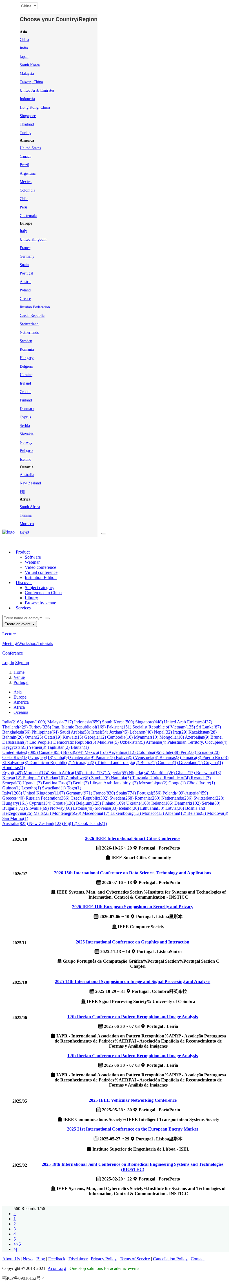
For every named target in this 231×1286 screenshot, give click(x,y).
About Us (11, 1258)
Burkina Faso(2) (58, 782)
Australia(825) (15, 823)
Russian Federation (35, 307)
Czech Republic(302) (90, 798)
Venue (19, 677)
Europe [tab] (20, 697)
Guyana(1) (213, 762)
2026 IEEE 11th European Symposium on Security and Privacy (132, 906)
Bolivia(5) (125, 757)
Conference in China (43, 592)
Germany (27, 256)
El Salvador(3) (15, 762)
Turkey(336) (40, 727)
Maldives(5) (108, 742)
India (24, 48)
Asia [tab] (18, 692)
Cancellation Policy (170, 1258)
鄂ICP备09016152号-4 (23, 1278)
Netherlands (29, 332)
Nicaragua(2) (84, 762)
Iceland (25, 459)
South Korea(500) (118, 721)
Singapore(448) (149, 721)
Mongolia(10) (172, 737)
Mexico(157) (96, 752)
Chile (24, 199)
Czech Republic (32, 315)
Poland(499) (174, 793)
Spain (24, 265)
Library (31, 597)
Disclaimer (78, 1258)
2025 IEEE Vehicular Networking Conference (133, 1100)
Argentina (27, 173)
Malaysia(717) (60, 721)
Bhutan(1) (80, 747)
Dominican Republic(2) (50, 762)
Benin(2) (81, 782)
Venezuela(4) (147, 757)
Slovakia (27, 434)
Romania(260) (148, 798)
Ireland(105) (162, 803)
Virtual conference (41, 572)
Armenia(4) (156, 742)
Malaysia (27, 73)
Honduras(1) (13, 767)
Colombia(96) (150, 752)
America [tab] (21, 702)
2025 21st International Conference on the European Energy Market (132, 1129)
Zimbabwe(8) (78, 777)
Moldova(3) (217, 813)
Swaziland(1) (54, 787)
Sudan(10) (56, 777)
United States (30, 148)
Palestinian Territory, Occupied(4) (197, 742)
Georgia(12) (95, 737)
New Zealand (30, 483)
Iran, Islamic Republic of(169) (79, 727)
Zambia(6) (101, 777)
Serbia (25, 425)
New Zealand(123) (46, 823)
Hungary (27, 358)
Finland (26, 400)
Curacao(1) (168, 762)
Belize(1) (149, 762)
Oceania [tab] (21, 712)
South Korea (30, 65)
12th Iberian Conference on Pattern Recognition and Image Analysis (132, 1016)
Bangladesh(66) (17, 732)
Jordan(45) (119, 732)
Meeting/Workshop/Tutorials (27, 643)
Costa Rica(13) (16, 757)
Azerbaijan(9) (197, 737)
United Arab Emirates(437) (188, 721)
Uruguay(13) (42, 757)
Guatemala (28, 216)
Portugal (26, 273)
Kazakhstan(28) (202, 732)
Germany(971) (79, 793)
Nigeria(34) (139, 772)
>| (15, 1249)
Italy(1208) (12, 793)
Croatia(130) (64, 803)
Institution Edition (41, 577)
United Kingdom (33, 239)
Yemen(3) (38, 747)
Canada (25, 156)
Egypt (24, 532)
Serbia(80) (211, 803)
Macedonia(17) (96, 813)
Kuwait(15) (73, 737)
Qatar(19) (53, 737)
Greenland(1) (191, 762)
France (25, 248)
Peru (23, 207)
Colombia (27, 190)
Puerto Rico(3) (215, 757)
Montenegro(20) (67, 813)
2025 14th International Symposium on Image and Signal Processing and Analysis (132, 981)
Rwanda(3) (201, 777)
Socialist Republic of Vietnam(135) (164, 727)
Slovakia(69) (38, 808)
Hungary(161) (15, 803)
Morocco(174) (37, 772)
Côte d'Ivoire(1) (201, 782)
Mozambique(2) (153, 782)
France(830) (104, 793)
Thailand (27, 124)
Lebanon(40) (142, 732)
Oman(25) (34, 737)
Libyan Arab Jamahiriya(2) (114, 782)
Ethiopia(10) (34, 777)
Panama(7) (105, 757)
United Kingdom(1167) (44, 793)
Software (33, 557)
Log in (8, 662)
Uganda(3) (33, 782)
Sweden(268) (122, 798)
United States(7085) (20, 752)
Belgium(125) (89, 803)
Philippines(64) (46, 732)
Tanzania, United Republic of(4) (161, 777)
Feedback (56, 1258)
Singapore (28, 116)
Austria (25, 282)
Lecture (9, 633)
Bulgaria (26, 451)
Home (19, 672)
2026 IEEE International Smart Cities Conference (132, 838)
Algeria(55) (118, 772)
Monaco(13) (153, 813)
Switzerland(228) (209, 798)
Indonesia (27, 99)
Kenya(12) (12, 777)
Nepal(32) (163, 732)
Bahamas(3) (170, 757)
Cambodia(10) (120, 737)
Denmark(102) (188, 803)
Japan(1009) (35, 721)
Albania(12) (176, 813)
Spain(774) (126, 793)
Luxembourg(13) (126, 813)
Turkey (25, 133)
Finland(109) (114, 803)
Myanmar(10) (146, 737)
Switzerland (29, 324)
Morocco (27, 524)
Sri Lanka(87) (208, 727)
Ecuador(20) (208, 752)
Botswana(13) (208, 772)
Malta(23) (43, 813)
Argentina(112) (122, 752)
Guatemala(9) (82, 757)
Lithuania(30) (152, 808)
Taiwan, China (31, 82)
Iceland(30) (129, 808)
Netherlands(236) (177, 798)
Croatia (25, 392)
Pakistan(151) (119, 727)
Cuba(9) (62, 757)
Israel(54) (100, 732)
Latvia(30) (175, 808)
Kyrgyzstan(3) (15, 747)
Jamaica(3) (192, 757)
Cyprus (25, 417)
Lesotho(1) (31, 787)
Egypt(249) (13, 772)
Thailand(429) (15, 727)
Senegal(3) (12, 782)
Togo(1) (74, 787)
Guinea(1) (11, 787)
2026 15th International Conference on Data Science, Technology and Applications (132, 872)
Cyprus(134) (40, 803)
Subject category (39, 587)
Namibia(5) (121, 777)
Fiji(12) (71, 823)
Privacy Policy (104, 1258)
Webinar (32, 562)
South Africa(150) (67, 772)
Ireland (25, 383)
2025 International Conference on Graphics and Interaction (132, 942)
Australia (27, 475)
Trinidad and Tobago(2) (118, 762)
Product (23, 552)
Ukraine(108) (138, 803)
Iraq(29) (180, 732)
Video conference (40, 567)
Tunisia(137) (95, 772)
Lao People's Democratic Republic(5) (63, 742)
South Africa (30, 507)
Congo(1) (177, 782)
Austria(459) (196, 793)
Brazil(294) (74, 752)
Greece (25, 299)
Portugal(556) (150, 793)
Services (23, 607)
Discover (24, 582)
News (28, 1258)
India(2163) (13, 721)
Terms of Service (135, 1258)
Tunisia (26, 515)
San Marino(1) (15, 818)
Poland (25, 290)
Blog (40, 1258)
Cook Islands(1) (92, 823)
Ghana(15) (186, 772)
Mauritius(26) (163, 772)
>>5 (17, 1244)
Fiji (22, 492)
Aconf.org (57, 1268)
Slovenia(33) (107, 808)
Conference (12, 653)
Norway (26, 442)
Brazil (24, 165)
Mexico (26, 182)
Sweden (26, 341)
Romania (27, 349)
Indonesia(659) (88, 721)
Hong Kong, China (35, 107)
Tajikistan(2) (59, 747)
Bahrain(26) (13, 737)
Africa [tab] (19, 707)
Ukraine (26, 375)
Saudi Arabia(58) (75, 732)
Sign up (22, 662)
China (24, 40)
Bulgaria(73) (14, 808)
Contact (198, 1258)
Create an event (18, 624)
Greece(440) (14, 798)
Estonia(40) (84, 808)
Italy (23, 231)
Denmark (27, 409)
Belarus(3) (197, 813)
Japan (24, 56)
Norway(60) (61, 808)
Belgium (26, 366)
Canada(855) (51, 752)
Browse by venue (40, 602)
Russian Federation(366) (48, 798)
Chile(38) (172, 752)
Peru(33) (189, 752)
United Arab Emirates (37, 90)
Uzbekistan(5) (133, 742)
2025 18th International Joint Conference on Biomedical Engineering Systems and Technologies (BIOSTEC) (132, 1167)
